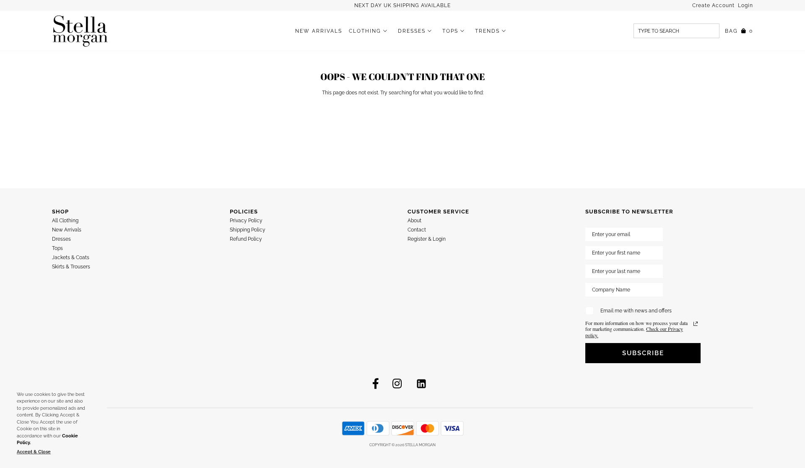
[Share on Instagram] (397, 383)
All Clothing (65, 221)
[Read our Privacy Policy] (696, 324)
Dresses (412, 31)
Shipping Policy (247, 230)
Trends (487, 31)
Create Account (714, 5)
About (414, 221)
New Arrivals (318, 31)
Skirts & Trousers (71, 267)
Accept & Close (34, 452)
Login (745, 5)
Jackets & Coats (70, 257)
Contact (417, 230)
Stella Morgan (420, 445)
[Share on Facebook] (375, 383)
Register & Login (427, 239)
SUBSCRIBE (643, 353)
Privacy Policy (246, 221)
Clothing (365, 31)
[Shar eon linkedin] (421, 383)
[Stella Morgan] (80, 30)
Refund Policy (246, 239)
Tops (450, 31)
